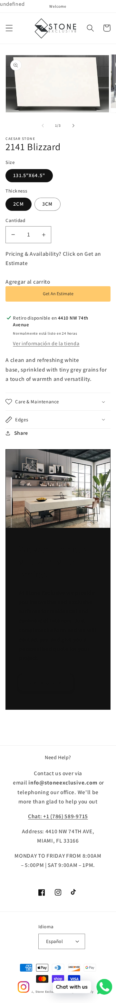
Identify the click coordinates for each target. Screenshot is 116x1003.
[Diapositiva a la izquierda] (43, 125)
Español (54, 941)
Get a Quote (46, 682)
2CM (18, 204)
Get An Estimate (58, 293)
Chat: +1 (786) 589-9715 (58, 816)
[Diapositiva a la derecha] (73, 125)
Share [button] (21, 433)
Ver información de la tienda (46, 343)
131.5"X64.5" (29, 175)
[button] (9, 28)
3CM (47, 204)
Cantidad (15, 220)
